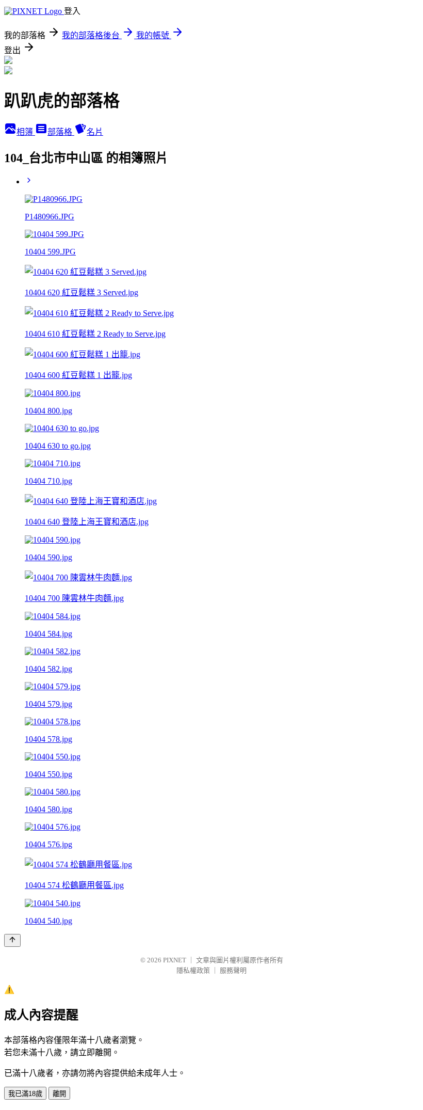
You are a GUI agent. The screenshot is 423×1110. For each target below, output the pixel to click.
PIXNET (174, 960)
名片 (95, 132)
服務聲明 (233, 970)
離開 (59, 1094)
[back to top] (12, 940)
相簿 (26, 132)
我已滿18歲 (25, 1094)
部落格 (60, 132)
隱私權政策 (193, 970)
